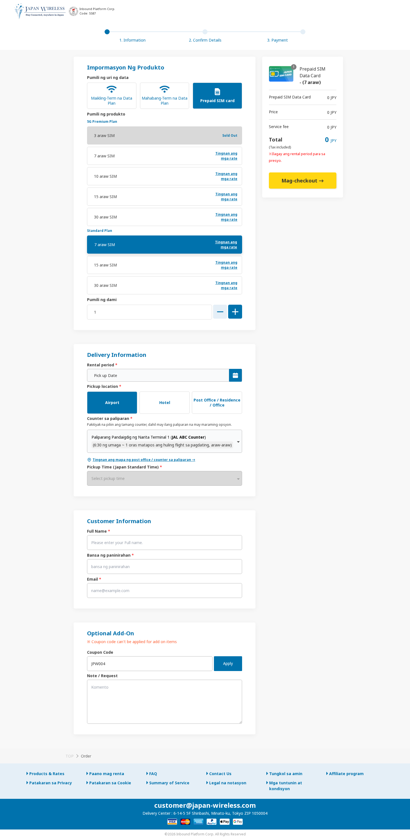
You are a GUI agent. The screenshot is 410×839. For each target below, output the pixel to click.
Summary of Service (169, 782)
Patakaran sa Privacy (50, 782)
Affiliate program (346, 773)
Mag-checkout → (302, 180)
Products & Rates (46, 773)
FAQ (153, 773)
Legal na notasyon (227, 782)
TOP (70, 756)
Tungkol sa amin (285, 773)
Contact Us (220, 773)
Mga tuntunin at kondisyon (285, 785)
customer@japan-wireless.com (205, 805)
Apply (228, 663)
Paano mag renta (106, 773)
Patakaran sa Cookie (110, 782)
